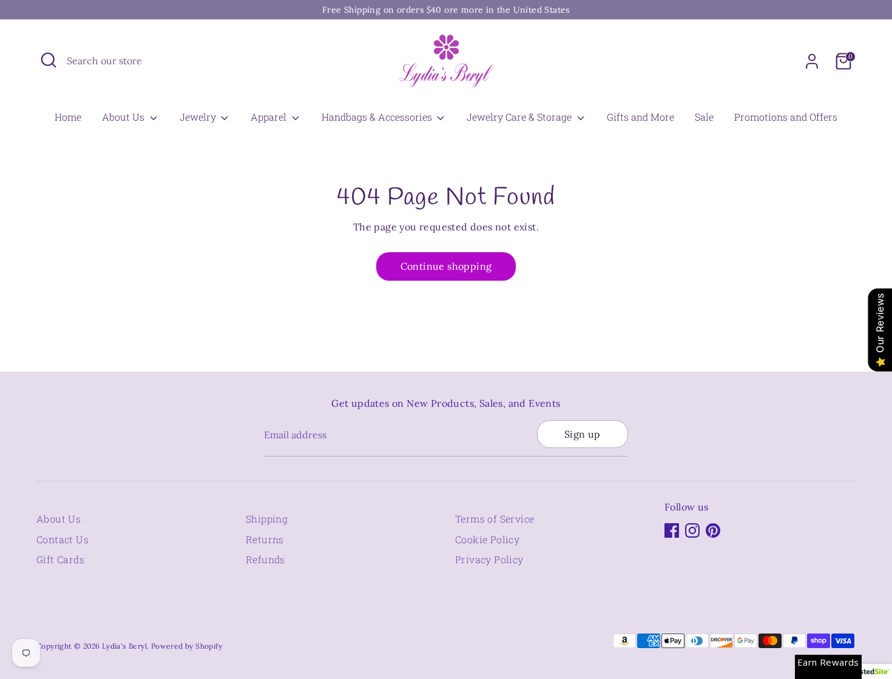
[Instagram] (692, 530)
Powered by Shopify (186, 646)
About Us (124, 116)
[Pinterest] (713, 530)
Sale (704, 116)
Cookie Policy (487, 539)
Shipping (267, 518)
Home (68, 116)
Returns (265, 539)
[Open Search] (48, 60)
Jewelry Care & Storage (520, 116)
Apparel (270, 116)
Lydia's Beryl (124, 646)
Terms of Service (494, 518)
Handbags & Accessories (378, 116)
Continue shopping (446, 266)
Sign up (582, 434)
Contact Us (62, 539)
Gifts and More (640, 116)
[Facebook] (671, 530)
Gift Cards (60, 559)
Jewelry (199, 116)
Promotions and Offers (785, 116)
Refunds (265, 559)
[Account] (812, 61)
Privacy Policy (489, 559)
